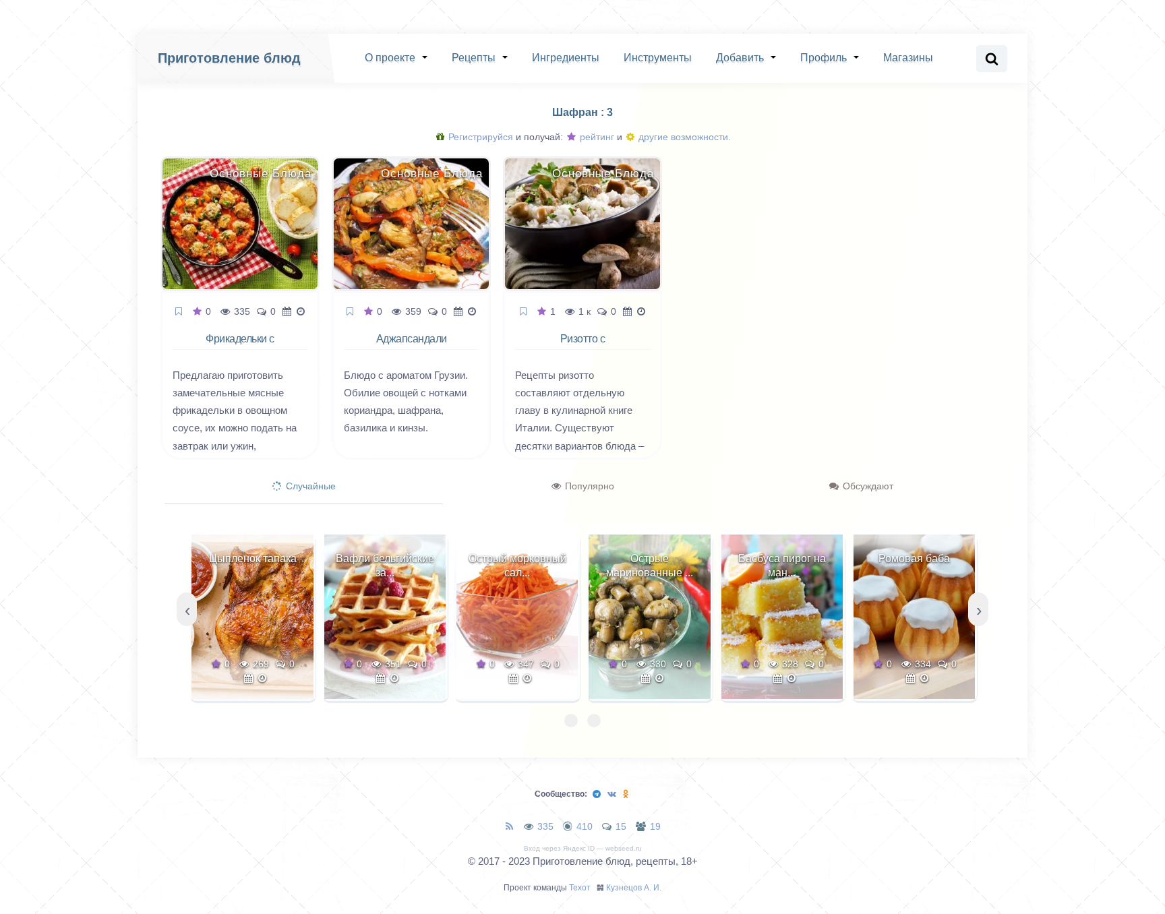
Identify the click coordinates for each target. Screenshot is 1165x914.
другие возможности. (683, 136)
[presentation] (187, 609)
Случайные (309, 486)
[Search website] (991, 58)
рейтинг (595, 136)
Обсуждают (866, 486)
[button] (571, 720)
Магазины (908, 57)
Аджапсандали (411, 338)
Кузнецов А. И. (633, 887)
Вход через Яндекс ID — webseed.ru (583, 848)
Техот (580, 887)
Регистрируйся (479, 136)
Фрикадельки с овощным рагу (240, 346)
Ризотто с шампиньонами (583, 346)
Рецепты (474, 57)
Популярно (588, 486)
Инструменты (658, 57)
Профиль (823, 57)
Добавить (740, 57)
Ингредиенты (565, 57)
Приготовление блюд (229, 58)
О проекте (390, 57)
